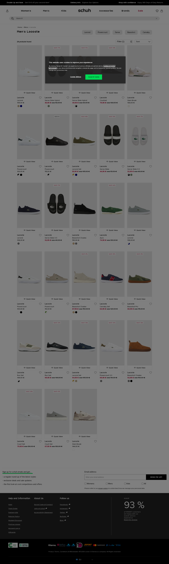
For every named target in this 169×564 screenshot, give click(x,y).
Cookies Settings (75, 77)
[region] (85, 69)
